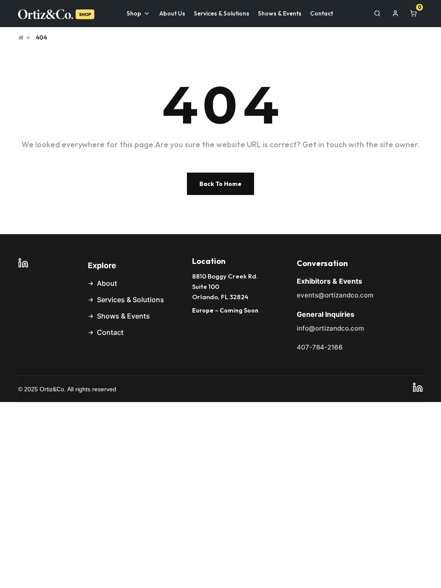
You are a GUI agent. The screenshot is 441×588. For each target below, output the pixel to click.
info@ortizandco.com (330, 328)
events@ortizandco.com (335, 295)
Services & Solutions (130, 299)
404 (41, 37)
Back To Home (220, 184)
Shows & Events (123, 316)
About (107, 283)
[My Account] (395, 13)
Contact (110, 332)
